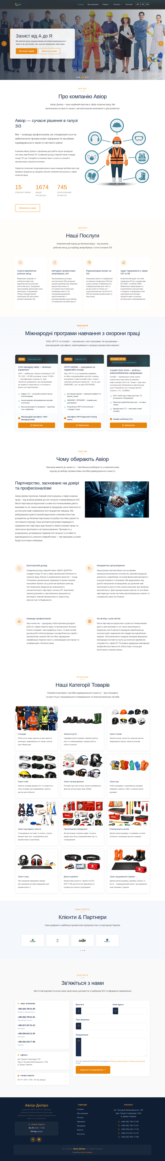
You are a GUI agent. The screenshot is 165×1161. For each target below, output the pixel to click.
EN (147, 4)
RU (138, 4)
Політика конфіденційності (119, 1061)
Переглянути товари (27, 53)
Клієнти (80, 1130)
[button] (161, 43)
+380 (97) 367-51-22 (130, 1133)
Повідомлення (82, 1035)
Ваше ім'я (80, 1005)
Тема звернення (82, 1020)
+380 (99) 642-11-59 (130, 1129)
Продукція (81, 1126)
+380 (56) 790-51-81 (130, 1125)
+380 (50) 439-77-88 (130, 1137)
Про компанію (50, 53)
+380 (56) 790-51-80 (130, 1122)
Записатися (38, 425)
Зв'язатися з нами (27, 208)
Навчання (81, 1121)
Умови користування (138, 1061)
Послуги (80, 1117)
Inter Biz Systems (87, 1152)
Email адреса (118, 1005)
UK (143, 4)
